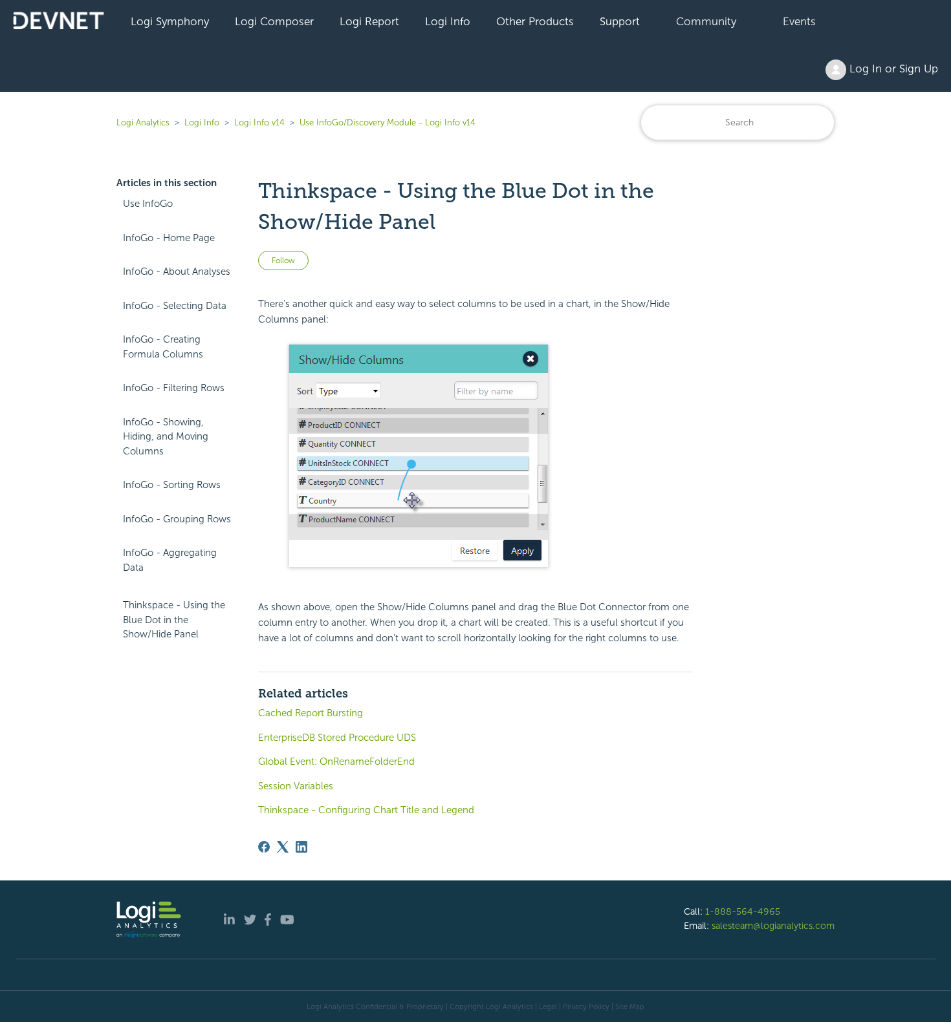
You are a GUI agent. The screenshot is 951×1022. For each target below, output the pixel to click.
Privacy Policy (586, 1006)
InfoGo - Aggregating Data (170, 560)
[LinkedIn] (301, 847)
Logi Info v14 (259, 122)
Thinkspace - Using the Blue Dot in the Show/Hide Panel (174, 619)
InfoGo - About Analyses (176, 271)
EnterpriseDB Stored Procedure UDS (337, 737)
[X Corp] (283, 847)
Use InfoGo (148, 203)
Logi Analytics (142, 122)
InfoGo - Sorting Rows (172, 485)
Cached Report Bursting (310, 713)
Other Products (535, 21)
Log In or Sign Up (892, 68)
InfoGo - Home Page (169, 238)
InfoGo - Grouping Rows (177, 519)
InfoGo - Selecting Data (174, 306)
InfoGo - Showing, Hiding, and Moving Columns (165, 436)
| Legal (546, 1006)
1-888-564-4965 (742, 911)
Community (706, 21)
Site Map (629, 1006)
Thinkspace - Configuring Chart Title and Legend (366, 810)
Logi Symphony (170, 21)
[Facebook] (264, 847)
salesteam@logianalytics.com (773, 926)
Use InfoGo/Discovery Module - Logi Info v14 (388, 122)
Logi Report (369, 21)
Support (620, 21)
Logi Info (447, 21)
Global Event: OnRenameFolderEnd (336, 761)
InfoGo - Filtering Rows (173, 388)
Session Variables (295, 786)
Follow (283, 260)
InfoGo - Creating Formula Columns (163, 347)
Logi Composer (274, 21)
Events (799, 21)
